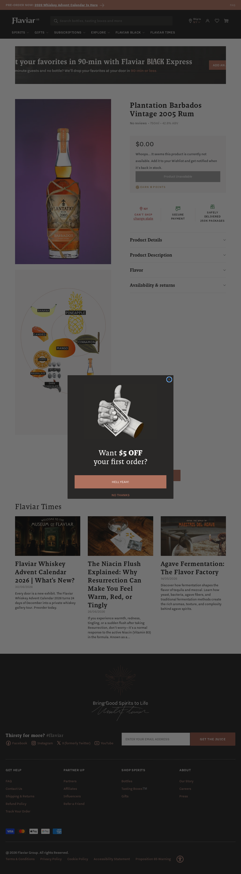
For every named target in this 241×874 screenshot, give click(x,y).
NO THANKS (121, 494)
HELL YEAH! (120, 482)
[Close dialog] (169, 379)
